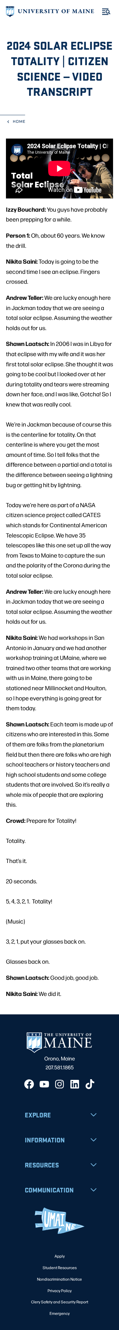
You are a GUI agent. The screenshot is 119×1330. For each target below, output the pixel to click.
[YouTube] (44, 1084)
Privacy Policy (60, 1290)
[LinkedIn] (75, 1084)
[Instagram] (59, 1084)
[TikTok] (90, 1084)
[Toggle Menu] (106, 11)
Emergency (60, 1313)
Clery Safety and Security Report (59, 1301)
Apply (60, 1256)
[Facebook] (29, 1084)
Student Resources (60, 1267)
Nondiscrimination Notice (59, 1279)
